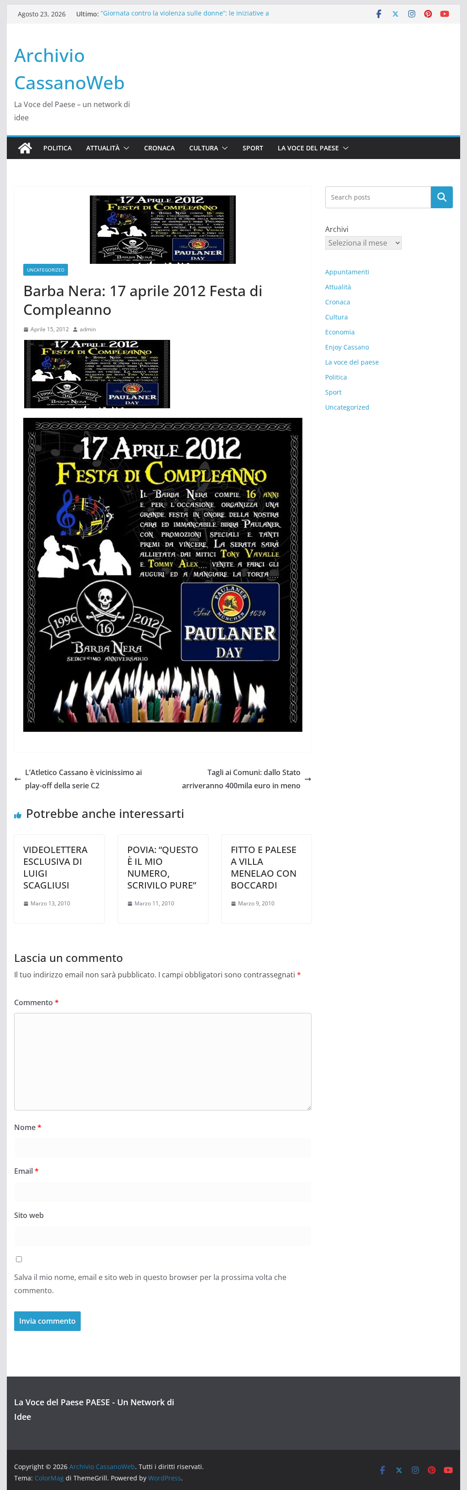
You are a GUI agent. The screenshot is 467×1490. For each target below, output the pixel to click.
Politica (57, 148)
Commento (36, 1002)
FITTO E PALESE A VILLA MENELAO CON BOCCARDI (263, 867)
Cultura (203, 148)
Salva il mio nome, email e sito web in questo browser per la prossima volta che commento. (150, 1283)
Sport (253, 148)
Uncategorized (45, 270)
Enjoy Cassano (347, 347)
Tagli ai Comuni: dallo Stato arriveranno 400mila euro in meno (241, 779)
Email (26, 1171)
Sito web (29, 1215)
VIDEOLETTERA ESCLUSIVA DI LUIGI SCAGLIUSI (55, 867)
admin (88, 329)
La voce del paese (308, 148)
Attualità (102, 148)
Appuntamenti (347, 271)
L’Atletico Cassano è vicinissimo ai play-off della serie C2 (83, 779)
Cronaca (159, 148)
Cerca (441, 197)
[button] (124, 148)
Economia (340, 332)
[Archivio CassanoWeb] (25, 148)
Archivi (336, 229)
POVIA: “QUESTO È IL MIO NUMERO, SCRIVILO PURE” (162, 867)
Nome (28, 1127)
